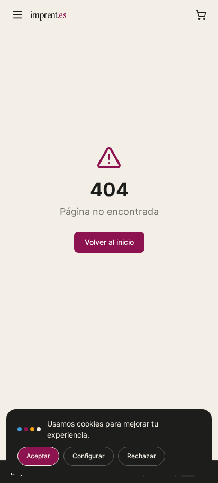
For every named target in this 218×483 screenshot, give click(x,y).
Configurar (88, 456)
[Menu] (17, 15)
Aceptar (38, 456)
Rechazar (141, 456)
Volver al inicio (109, 242)
